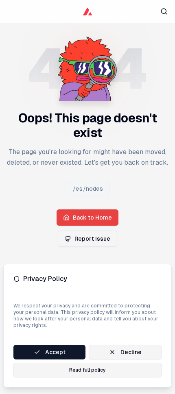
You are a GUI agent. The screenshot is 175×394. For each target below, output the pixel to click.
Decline (131, 352)
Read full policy (87, 370)
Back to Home (92, 217)
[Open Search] (164, 11)
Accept (55, 352)
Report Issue (92, 238)
